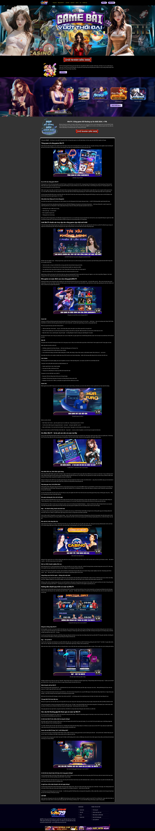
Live (80, 2)
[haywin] (94, 828)
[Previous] (5, 31)
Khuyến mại (85, 2)
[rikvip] (61, 828)
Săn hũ (77, 2)
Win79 (62, 798)
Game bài (67, 2)
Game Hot (72, 2)
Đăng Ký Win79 (61, 2)
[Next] (150, 31)
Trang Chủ (55, 2)
